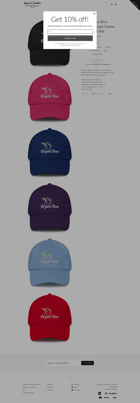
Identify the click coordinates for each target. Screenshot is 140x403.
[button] (94, 14)
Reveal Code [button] (70, 38)
